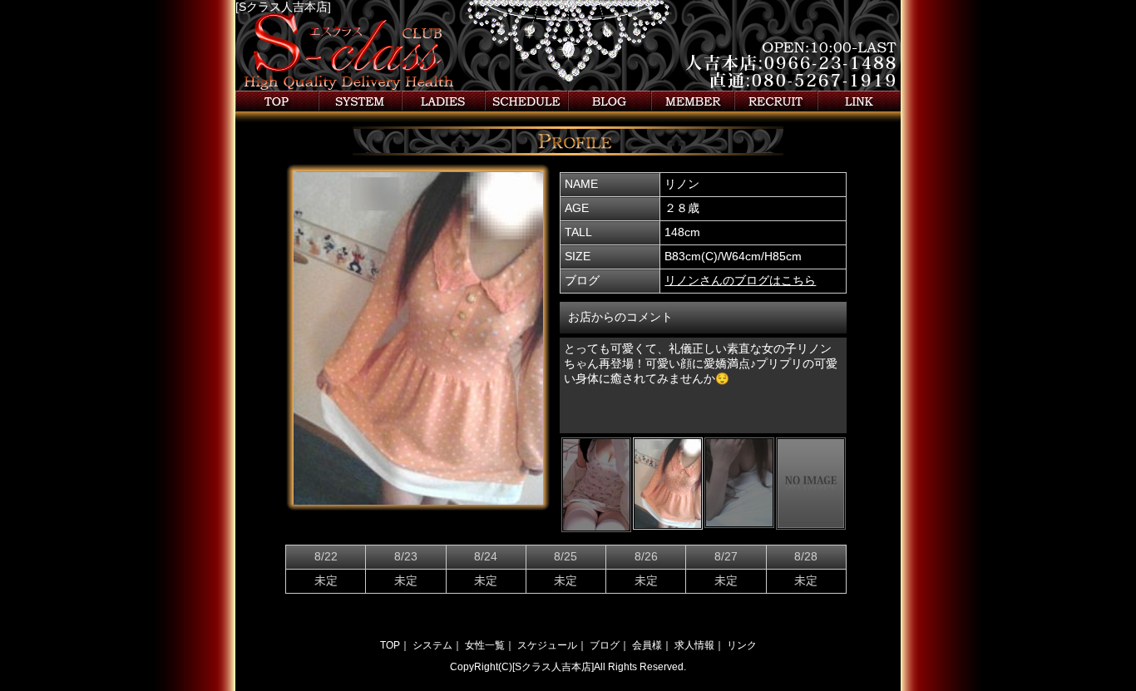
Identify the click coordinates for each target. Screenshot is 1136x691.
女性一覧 (443, 101)
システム (360, 101)
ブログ (609, 101)
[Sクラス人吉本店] (283, 7)
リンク (859, 101)
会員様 (692, 101)
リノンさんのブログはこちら (740, 280)
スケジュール (526, 101)
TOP (390, 645)
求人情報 (775, 101)
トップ (277, 101)
